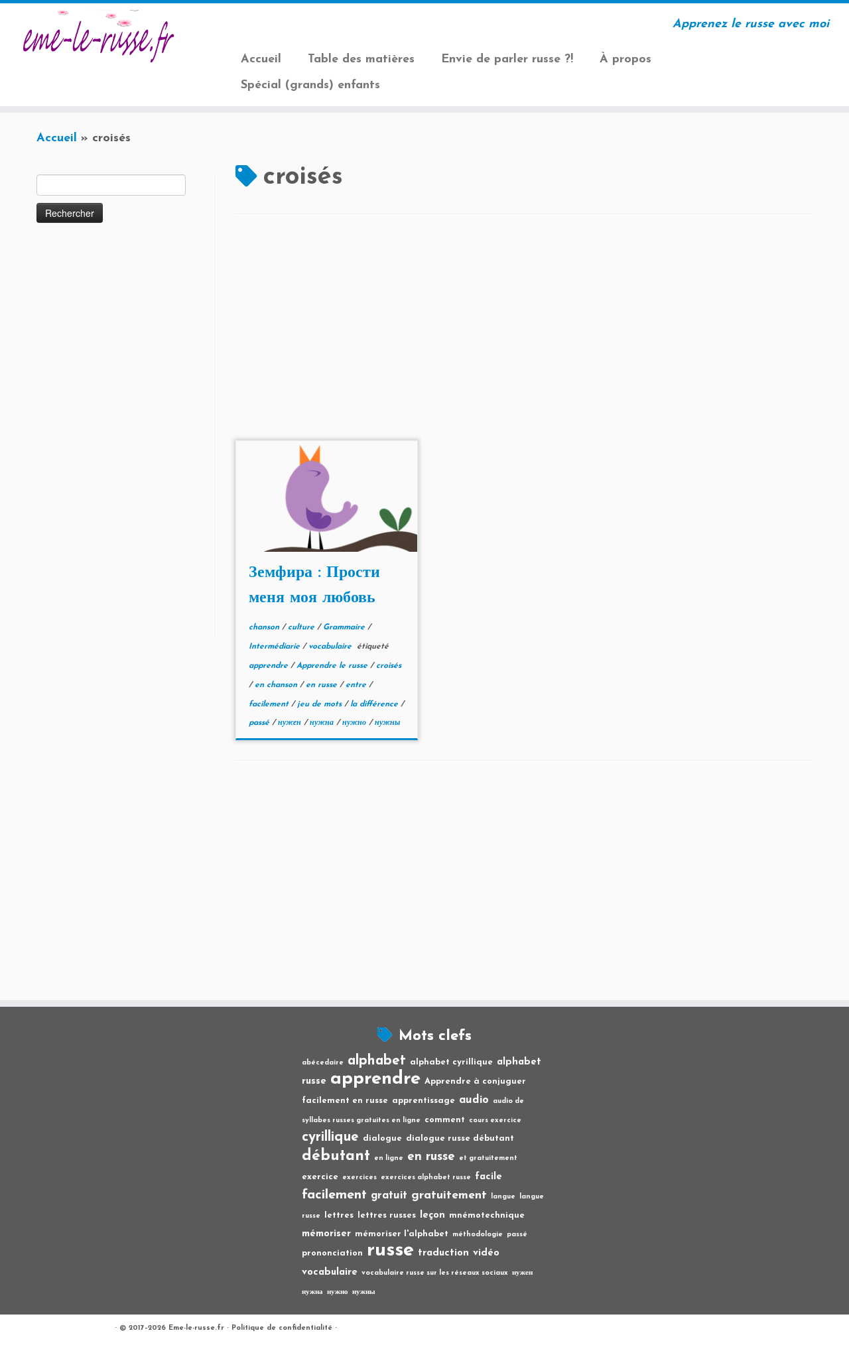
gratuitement (449, 1195)
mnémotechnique (487, 1215)
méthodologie (477, 1234)
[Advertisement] (124, 436)
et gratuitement (488, 1158)
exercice (320, 1177)
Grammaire (345, 627)
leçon (432, 1215)
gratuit (389, 1195)
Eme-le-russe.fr (196, 1328)
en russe (323, 685)
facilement (270, 704)
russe (390, 1250)
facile (488, 1177)
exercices (359, 1177)
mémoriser (326, 1234)
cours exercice (495, 1120)
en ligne (388, 1158)
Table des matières (361, 60)
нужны (387, 723)
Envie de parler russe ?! (507, 60)
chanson (265, 627)
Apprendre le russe (333, 666)
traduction (443, 1253)
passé (260, 723)
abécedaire (323, 1062)
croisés (388, 666)
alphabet (377, 1061)
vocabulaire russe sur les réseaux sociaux (434, 1273)
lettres (339, 1215)
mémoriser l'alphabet (401, 1234)
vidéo (486, 1253)
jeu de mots (320, 704)
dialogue (382, 1138)
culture (302, 627)
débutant (336, 1156)
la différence (375, 704)
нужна (323, 723)
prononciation (332, 1253)
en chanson (277, 685)
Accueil (261, 60)
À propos (625, 60)
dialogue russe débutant (460, 1138)
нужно (355, 723)
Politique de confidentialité (281, 1328)
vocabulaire (331, 647)
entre (357, 685)
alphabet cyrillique (451, 1062)
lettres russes (387, 1215)
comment (444, 1120)
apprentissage (423, 1100)
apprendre (270, 666)
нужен (291, 723)
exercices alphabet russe (426, 1177)
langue (503, 1196)
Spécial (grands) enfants (310, 86)
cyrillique (330, 1137)
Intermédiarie (275, 647)
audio (474, 1100)
